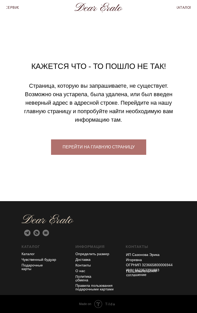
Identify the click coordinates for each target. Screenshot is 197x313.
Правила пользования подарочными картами (94, 287)
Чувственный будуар (39, 259)
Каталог (28, 254)
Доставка (83, 259)
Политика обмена (83, 278)
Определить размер (92, 254)
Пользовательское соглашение (141, 273)
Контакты (83, 265)
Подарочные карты (32, 267)
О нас (80, 271)
